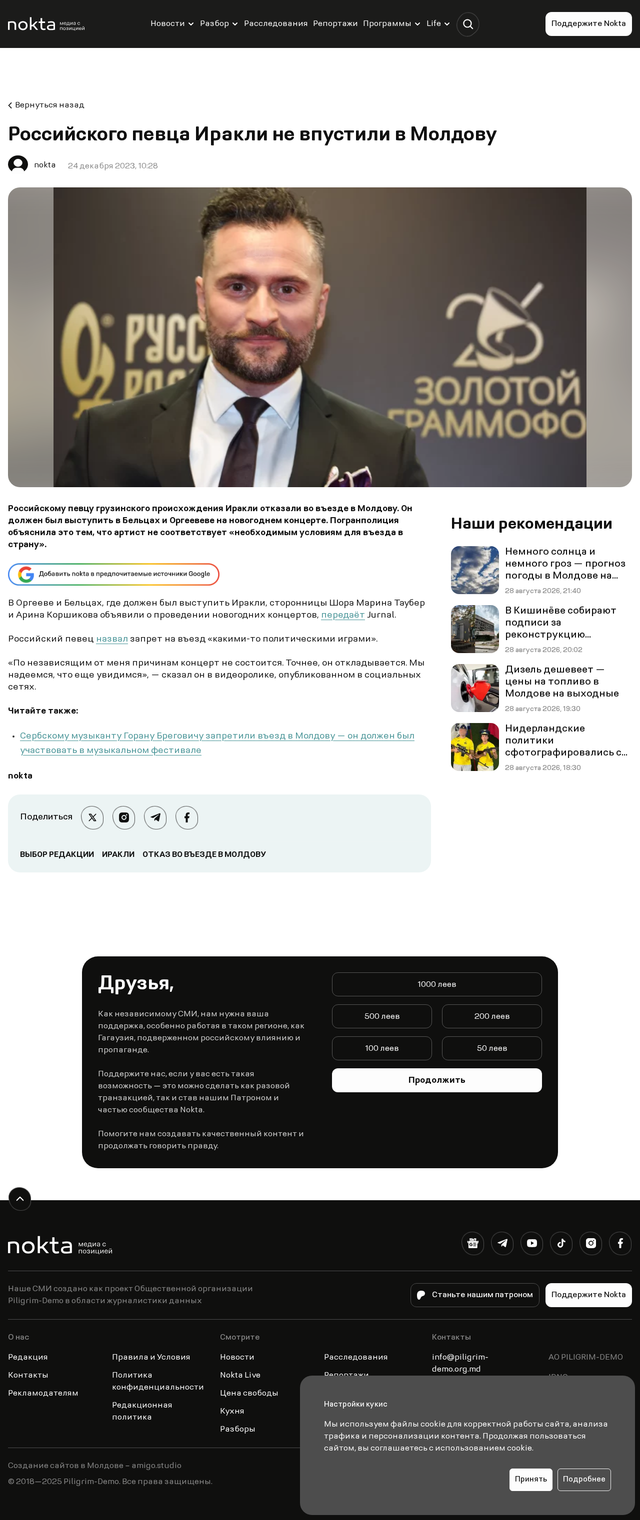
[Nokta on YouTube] (532, 1245)
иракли (118, 855)
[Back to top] (20, 1199)
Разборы (238, 1430)
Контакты (28, 1376)
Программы (387, 24)
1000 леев (437, 985)
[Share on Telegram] (155, 817)
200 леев (492, 1017)
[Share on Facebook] (186, 817)
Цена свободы (249, 1394)
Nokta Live (240, 1376)
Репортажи (335, 24)
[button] (468, 24)
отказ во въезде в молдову (204, 855)
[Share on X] (92, 817)
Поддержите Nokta (589, 24)
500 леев (382, 1017)
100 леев (382, 1049)
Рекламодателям (43, 1394)
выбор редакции (57, 855)
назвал (112, 639)
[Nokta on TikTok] (561, 1245)
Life (433, 24)
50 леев (492, 1049)
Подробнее (584, 1480)
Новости (167, 24)
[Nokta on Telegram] (502, 1245)
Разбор (214, 24)
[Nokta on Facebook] (620, 1245)
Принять (531, 1480)
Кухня (232, 1412)
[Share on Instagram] (124, 817)
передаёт (343, 615)
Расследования (276, 24)
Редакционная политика (142, 1412)
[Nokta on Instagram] (590, 1245)
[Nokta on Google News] (472, 1245)
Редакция (28, 1358)
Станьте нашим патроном (482, 1295)
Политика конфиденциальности (158, 1382)
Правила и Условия (151, 1358)
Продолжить (437, 1080)
